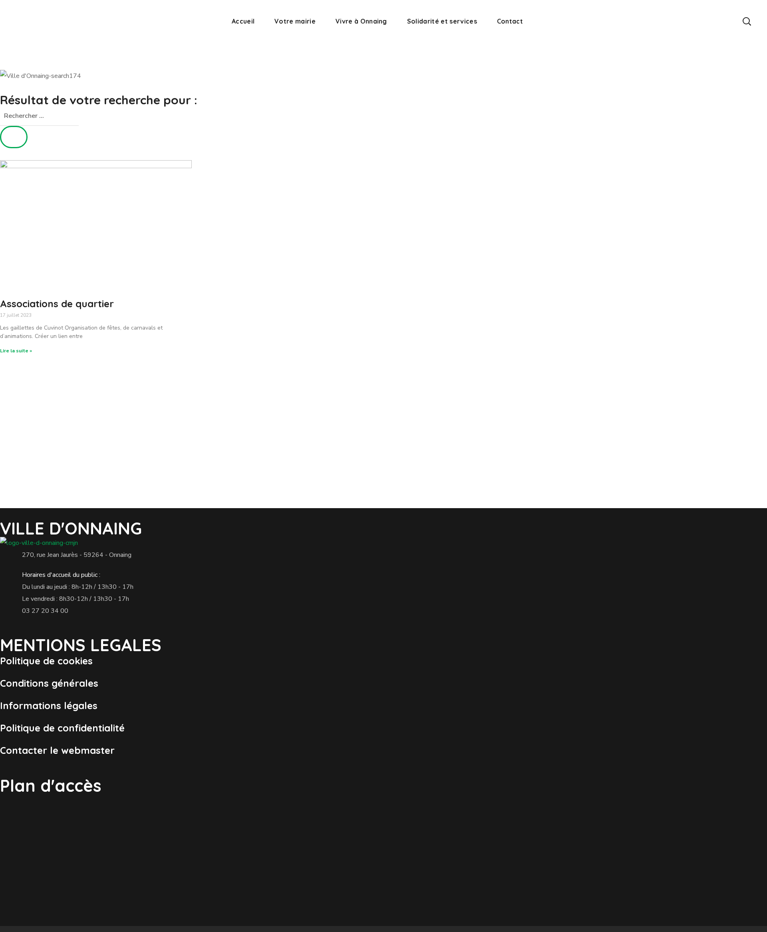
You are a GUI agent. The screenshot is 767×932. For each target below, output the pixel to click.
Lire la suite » (16, 351)
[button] (747, 21)
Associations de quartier (57, 304)
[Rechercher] (14, 137)
